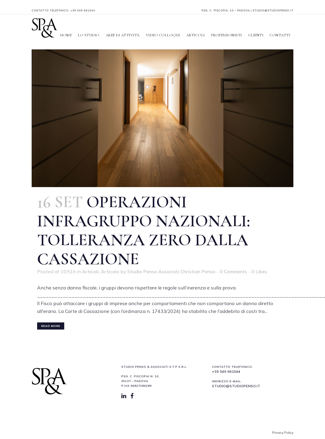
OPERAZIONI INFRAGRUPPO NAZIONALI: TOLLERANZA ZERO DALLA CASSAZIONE (143, 230)
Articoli (90, 271)
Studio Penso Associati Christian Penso (171, 271)
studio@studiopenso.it (236, 386)
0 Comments (233, 271)
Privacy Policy (282, 432)
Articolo (110, 271)
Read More (50, 326)
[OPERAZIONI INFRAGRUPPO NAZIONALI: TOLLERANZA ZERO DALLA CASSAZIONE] (162, 100)
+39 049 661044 (82, 10)
